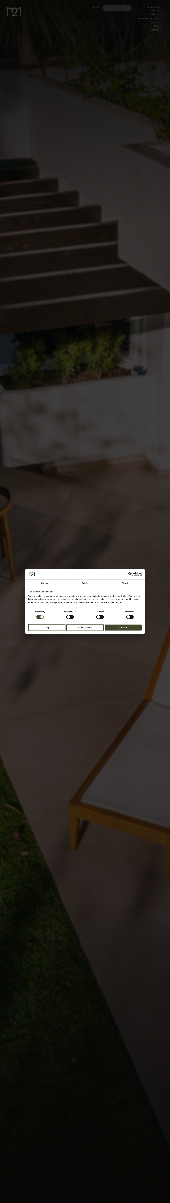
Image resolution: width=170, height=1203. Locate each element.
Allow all (123, 627)
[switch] (70, 617)
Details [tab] (85, 583)
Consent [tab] (45, 583)
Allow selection (85, 627)
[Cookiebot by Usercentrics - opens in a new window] (130, 574)
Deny (46, 627)
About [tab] (125, 583)
